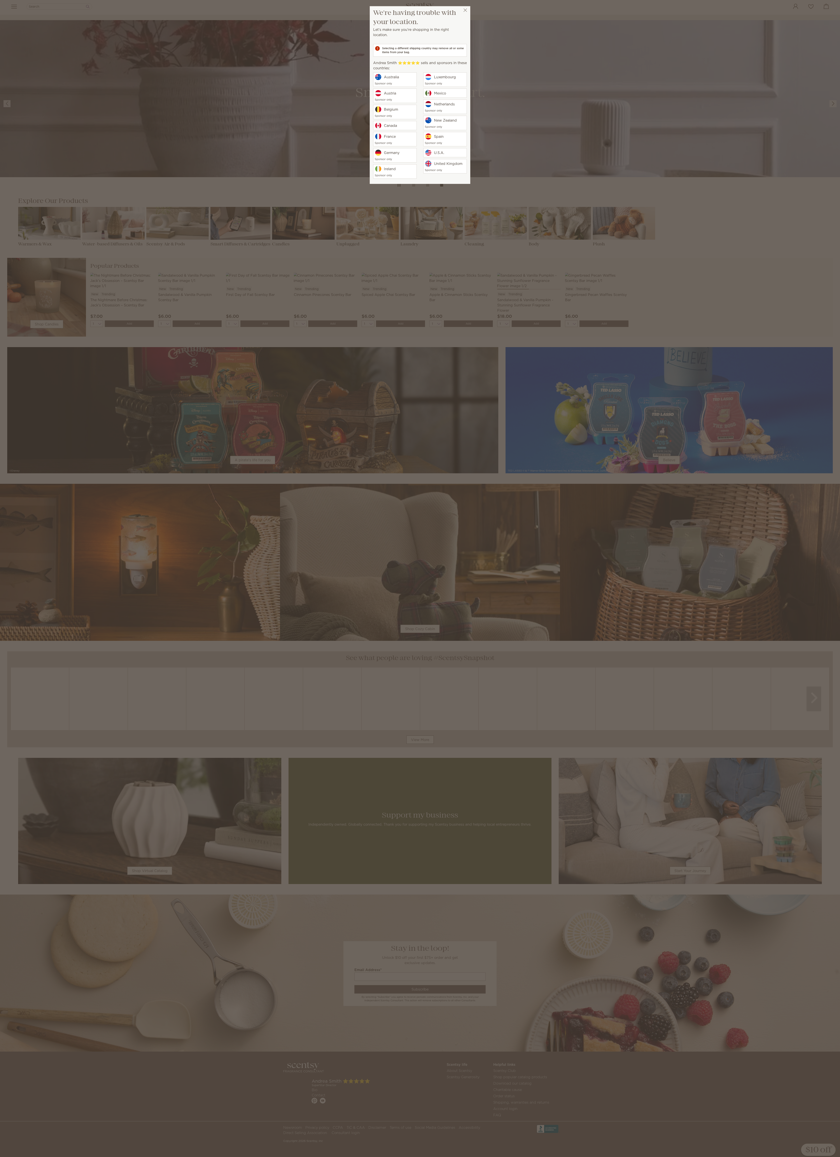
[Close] (465, 10)
